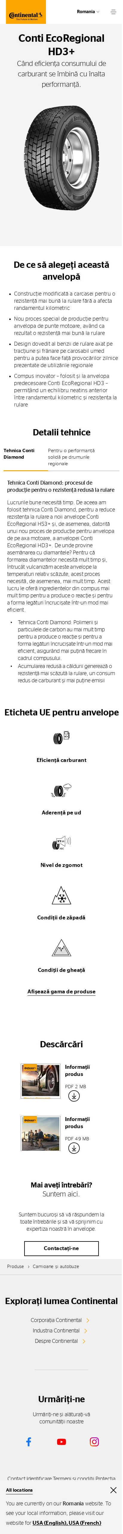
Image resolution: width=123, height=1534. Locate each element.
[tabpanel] (61, 582)
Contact (16, 1479)
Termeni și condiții (73, 1479)
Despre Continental (56, 1341)
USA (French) (85, 1523)
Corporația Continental (56, 1320)
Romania (86, 12)
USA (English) (49, 1523)
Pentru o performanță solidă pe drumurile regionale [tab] (71, 457)
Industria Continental (56, 1331)
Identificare (39, 1479)
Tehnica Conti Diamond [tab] (19, 454)
